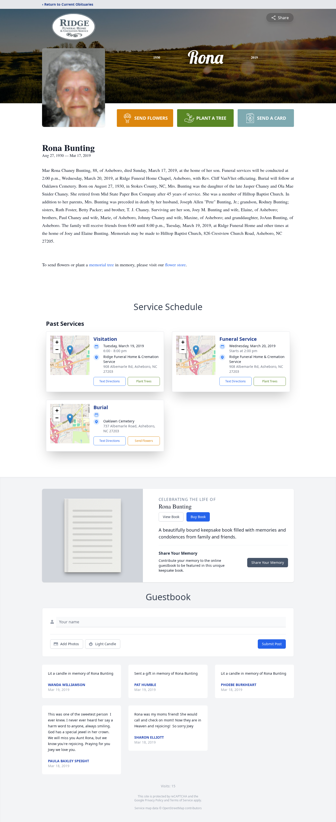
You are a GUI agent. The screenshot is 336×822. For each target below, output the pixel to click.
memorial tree (101, 265)
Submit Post (272, 644)
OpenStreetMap (173, 808)
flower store (175, 265)
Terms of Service (181, 800)
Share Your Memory (267, 562)
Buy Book (198, 516)
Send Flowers (144, 441)
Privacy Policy (154, 800)
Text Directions (109, 381)
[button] (70, 350)
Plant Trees (144, 381)
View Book (171, 516)
